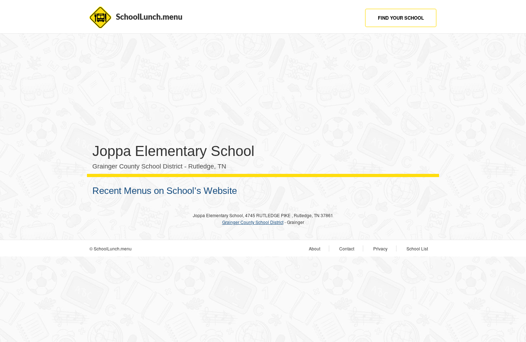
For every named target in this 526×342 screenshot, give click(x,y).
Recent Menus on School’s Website (164, 190)
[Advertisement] (263, 91)
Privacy (380, 248)
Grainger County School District (252, 222)
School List (417, 248)
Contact (346, 248)
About (314, 248)
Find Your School (401, 17)
